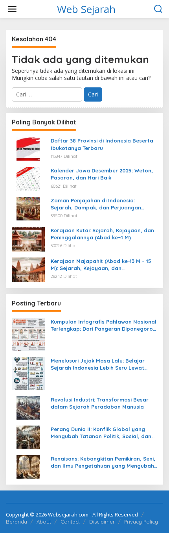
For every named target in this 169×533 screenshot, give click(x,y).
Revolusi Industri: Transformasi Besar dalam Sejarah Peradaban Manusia (100, 403)
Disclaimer (102, 521)
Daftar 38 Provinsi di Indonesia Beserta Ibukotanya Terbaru (102, 144)
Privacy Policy (141, 521)
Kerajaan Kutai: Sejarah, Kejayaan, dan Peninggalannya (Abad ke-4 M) (102, 234)
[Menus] (12, 9)
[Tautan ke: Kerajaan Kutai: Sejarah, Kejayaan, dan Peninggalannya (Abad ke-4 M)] (28, 238)
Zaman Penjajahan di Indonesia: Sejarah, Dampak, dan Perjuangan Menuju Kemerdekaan (96, 204)
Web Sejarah (86, 9)
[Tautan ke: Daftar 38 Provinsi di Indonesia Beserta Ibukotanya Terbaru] (28, 148)
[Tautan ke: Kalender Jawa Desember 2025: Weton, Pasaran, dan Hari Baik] (28, 178)
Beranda (16, 521)
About (44, 521)
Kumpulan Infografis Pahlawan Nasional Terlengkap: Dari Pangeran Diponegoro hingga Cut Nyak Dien (103, 325)
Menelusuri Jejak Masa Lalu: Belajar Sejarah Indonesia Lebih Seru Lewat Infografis (98, 364)
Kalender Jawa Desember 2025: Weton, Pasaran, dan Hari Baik (102, 174)
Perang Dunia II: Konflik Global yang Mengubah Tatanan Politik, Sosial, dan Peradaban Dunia (101, 433)
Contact (70, 521)
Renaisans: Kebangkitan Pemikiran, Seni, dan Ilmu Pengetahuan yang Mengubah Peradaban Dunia (103, 462)
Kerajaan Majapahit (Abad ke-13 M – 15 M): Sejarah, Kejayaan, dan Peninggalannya (101, 265)
